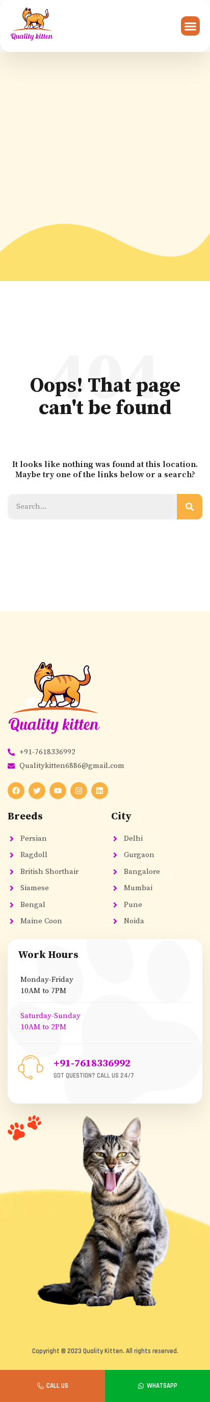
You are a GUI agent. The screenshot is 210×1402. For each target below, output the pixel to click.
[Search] (189, 506)
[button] (190, 26)
